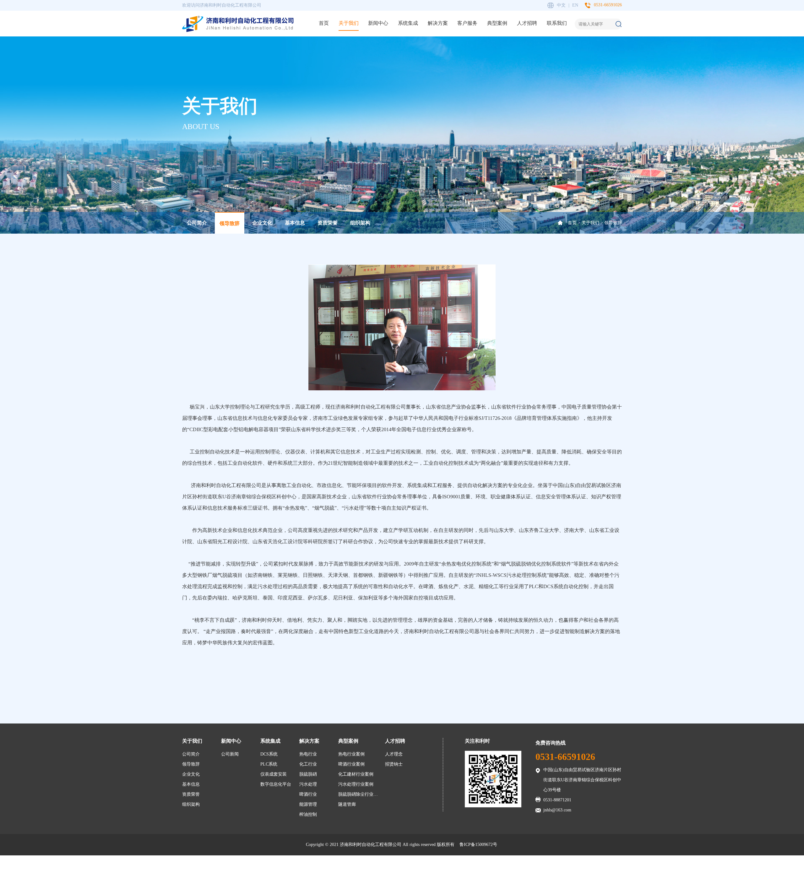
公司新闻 (230, 754)
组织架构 (360, 222)
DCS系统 (269, 754)
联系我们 (557, 23)
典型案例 (497, 23)
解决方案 (438, 23)
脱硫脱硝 (308, 774)
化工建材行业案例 (355, 774)
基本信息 (295, 222)
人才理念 (394, 754)
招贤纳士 (394, 764)
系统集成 (408, 23)
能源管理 (308, 804)
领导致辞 (230, 223)
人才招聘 (527, 23)
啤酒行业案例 (351, 764)
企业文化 (262, 222)
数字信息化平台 (275, 784)
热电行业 (308, 754)
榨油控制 (308, 814)
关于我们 (349, 23)
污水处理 (308, 784)
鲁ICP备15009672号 (478, 844)
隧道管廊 (347, 804)
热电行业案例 (351, 754)
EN (575, 5)
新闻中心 (378, 23)
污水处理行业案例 (355, 784)
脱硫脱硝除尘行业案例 (360, 794)
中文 (561, 5)
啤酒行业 (308, 794)
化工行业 (308, 764)
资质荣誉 (328, 222)
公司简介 (197, 222)
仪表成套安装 (273, 774)
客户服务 (467, 23)
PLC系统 (268, 764)
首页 (324, 23)
